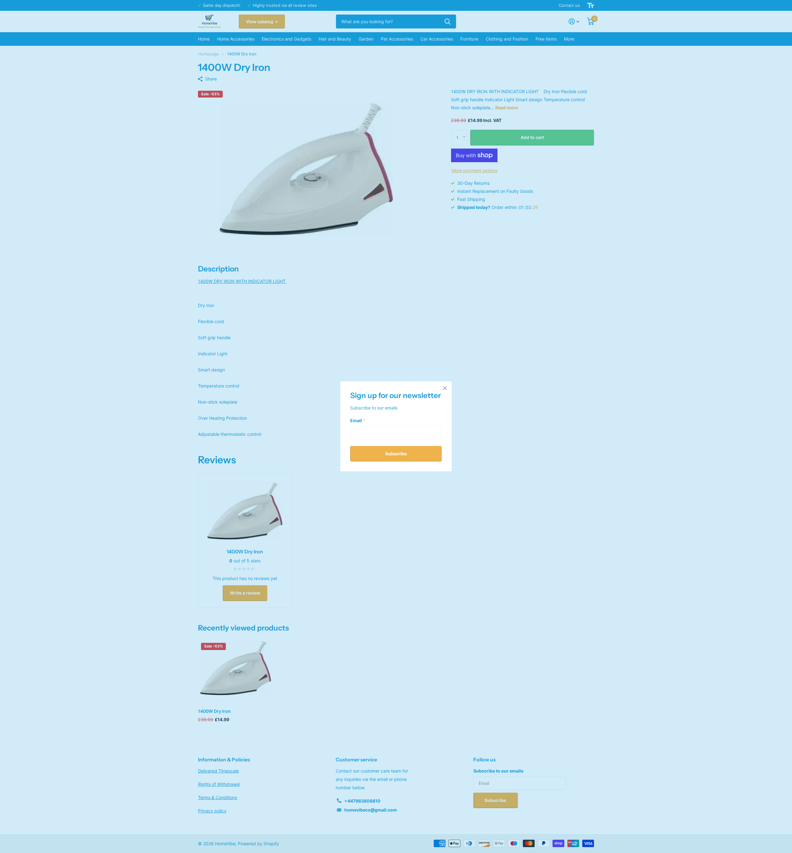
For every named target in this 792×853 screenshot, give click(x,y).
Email (357, 420)
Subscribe (396, 453)
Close (445, 388)
